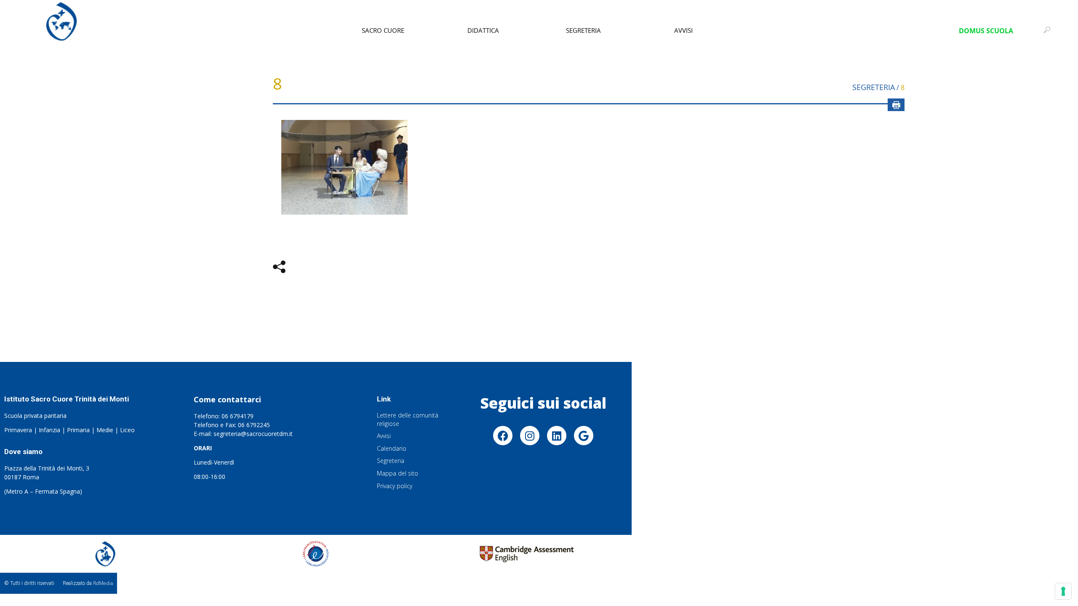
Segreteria (583, 30)
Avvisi (683, 30)
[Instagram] (529, 435)
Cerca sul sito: (1049, 33)
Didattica (483, 30)
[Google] (583, 435)
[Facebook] (502, 435)
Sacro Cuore (383, 30)
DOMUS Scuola (986, 30)
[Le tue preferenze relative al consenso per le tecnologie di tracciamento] (1063, 591)
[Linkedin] (556, 435)
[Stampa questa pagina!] (896, 105)
